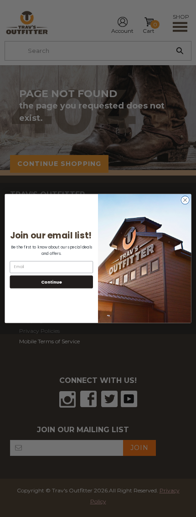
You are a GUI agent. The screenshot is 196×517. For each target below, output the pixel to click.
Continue (51, 281)
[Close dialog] (185, 200)
